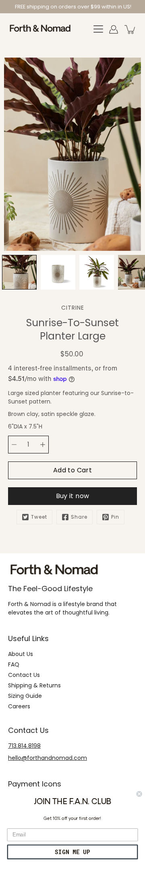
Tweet (39, 516)
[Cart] (130, 29)
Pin (115, 516)
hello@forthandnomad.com (47, 758)
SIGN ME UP (72, 852)
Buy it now (72, 496)
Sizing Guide (25, 696)
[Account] (113, 29)
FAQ (13, 664)
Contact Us (24, 675)
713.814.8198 (24, 746)
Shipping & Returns (34, 685)
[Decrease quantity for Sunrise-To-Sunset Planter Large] (14, 444)
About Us (20, 654)
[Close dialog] (139, 794)
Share (79, 516)
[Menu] (98, 29)
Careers (19, 706)
